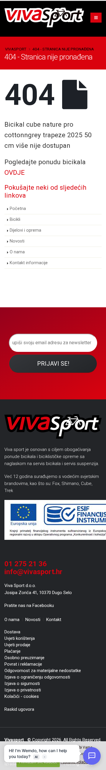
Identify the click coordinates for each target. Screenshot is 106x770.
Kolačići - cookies (21, 696)
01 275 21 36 (25, 564)
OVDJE (14, 172)
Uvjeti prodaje (17, 644)
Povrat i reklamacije (23, 664)
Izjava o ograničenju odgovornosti (37, 677)
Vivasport (15, 49)
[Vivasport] (46, 17)
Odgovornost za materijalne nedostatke (42, 670)
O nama (17, 252)
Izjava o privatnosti (22, 690)
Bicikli (15, 219)
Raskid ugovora (19, 709)
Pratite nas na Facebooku (29, 605)
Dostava (12, 632)
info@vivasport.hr (33, 572)
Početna (18, 208)
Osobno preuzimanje (24, 657)
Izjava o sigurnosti (22, 683)
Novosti (17, 241)
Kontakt (53, 619)
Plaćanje (12, 651)
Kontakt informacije (29, 262)
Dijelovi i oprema (25, 230)
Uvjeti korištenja (19, 638)
